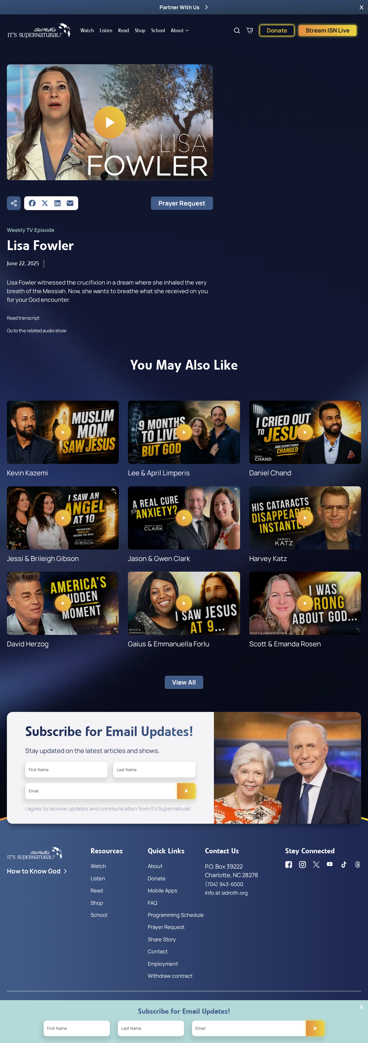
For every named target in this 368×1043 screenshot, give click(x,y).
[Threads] (357, 864)
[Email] (70, 203)
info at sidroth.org (226, 892)
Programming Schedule (176, 914)
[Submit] (186, 791)
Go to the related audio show (36, 330)
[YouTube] (330, 864)
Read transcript (23, 318)
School (158, 30)
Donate (277, 30)
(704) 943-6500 (224, 884)
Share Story (162, 939)
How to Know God (34, 871)
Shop (140, 30)
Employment (163, 963)
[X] (44, 203)
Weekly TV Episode (30, 229)
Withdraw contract (170, 975)
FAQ (152, 902)
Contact (158, 951)
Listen (106, 30)
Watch (87, 30)
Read (123, 30)
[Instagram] (302, 864)
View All (184, 682)
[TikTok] (343, 864)
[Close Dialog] (361, 1007)
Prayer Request (182, 203)
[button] (361, 7)
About (177, 30)
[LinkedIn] (57, 203)
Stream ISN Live (328, 30)
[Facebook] (32, 203)
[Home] (39, 30)
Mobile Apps (162, 890)
